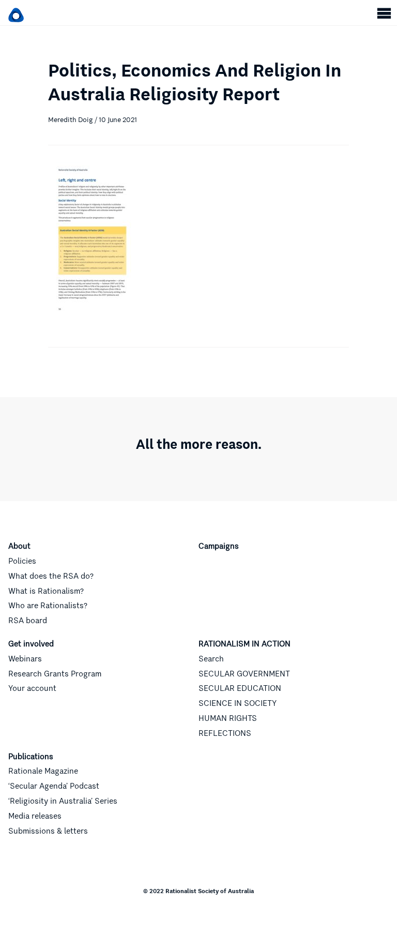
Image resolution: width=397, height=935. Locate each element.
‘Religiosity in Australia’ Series (62, 801)
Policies (22, 561)
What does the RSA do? (51, 576)
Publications (30, 756)
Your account (32, 688)
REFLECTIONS (224, 733)
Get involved (31, 644)
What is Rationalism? (46, 591)
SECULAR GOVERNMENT (244, 674)
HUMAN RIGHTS (227, 718)
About (19, 546)
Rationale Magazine (43, 771)
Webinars (25, 659)
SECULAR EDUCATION (239, 688)
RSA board (27, 620)
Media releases (35, 816)
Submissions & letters (48, 831)
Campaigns (218, 546)
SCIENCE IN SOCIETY (237, 703)
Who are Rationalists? (47, 605)
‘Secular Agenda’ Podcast (53, 786)
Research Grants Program (54, 674)
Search (211, 659)
